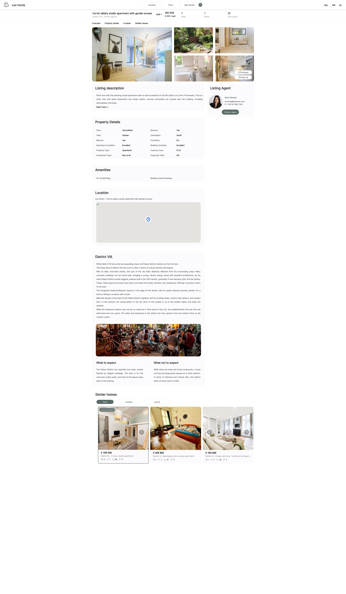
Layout (157, 402)
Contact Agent (230, 112)
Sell (333, 5)
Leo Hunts (18, 5)
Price (105, 402)
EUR (158, 14)
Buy (326, 5)
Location (129, 402)
